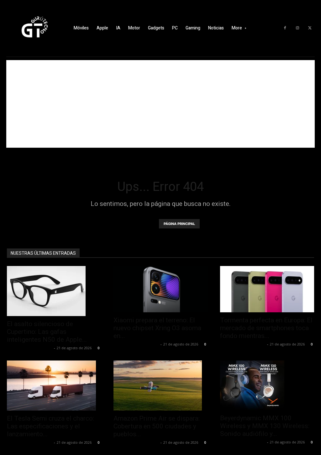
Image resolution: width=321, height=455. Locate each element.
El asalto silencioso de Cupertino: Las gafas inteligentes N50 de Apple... (47, 331)
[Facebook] (285, 28)
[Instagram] (297, 28)
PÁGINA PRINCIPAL (179, 224)
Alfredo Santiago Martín (29, 347)
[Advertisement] (160, 104)
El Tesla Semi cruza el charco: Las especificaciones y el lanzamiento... (50, 426)
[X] (310, 28)
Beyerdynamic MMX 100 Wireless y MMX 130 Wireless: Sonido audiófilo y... (264, 425)
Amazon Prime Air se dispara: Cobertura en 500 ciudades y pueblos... (156, 426)
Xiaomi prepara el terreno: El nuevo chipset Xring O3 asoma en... (157, 328)
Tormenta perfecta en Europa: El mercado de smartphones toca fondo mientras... (266, 328)
